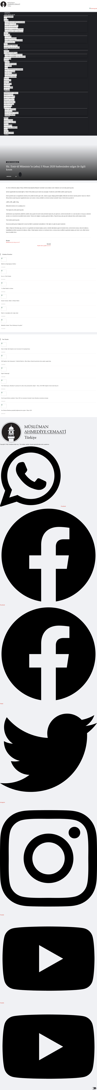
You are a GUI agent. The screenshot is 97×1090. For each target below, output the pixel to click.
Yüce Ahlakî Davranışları (11, 27)
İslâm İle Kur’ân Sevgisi (11, 38)
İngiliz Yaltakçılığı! (5, 373)
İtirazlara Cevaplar (9, 100)
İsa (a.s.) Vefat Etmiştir (6, 276)
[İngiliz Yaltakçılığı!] (3, 369)
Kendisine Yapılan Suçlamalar (12, 47)
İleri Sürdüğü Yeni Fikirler (11, 45)
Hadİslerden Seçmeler (11, 76)
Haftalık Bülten (8, 105)
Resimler (6, 131)
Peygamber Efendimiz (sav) (10, 53)
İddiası (5, 18)
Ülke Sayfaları (8, 111)
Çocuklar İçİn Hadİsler (11, 74)
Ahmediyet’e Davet (8, 94)
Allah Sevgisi (8, 36)
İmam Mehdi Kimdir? (8, 16)
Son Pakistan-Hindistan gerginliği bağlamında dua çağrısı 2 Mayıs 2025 (16, 410)
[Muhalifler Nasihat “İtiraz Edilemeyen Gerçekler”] (3, 320)
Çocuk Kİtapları (8, 125)
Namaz (6, 67)
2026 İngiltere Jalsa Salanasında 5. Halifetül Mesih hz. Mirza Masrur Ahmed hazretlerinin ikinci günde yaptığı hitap (26, 361)
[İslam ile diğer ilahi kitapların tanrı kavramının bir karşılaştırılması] (3, 344)
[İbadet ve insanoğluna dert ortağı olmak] (3, 308)
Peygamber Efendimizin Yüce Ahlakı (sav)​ (15, 56)
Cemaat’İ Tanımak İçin (9, 98)
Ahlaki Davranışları (10, 42)
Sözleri (6, 43)
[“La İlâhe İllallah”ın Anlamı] (3, 284)
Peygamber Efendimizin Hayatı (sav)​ (14, 54)
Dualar (6, 129)
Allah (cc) (6, 51)
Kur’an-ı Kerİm (7, 58)
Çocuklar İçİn (8, 73)
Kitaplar (6, 118)
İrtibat (6, 134)
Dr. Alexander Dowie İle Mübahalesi (14, 31)
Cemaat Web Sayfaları (10, 109)
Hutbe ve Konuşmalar (9, 102)
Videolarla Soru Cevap (10, 122)
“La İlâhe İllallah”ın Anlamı (7, 288)
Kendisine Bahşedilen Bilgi (11, 25)
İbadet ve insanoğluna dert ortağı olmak (9, 313)
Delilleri (6, 20)
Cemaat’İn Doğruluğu (9, 96)
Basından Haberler (9, 103)
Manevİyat (6, 82)
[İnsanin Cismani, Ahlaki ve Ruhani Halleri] (3, 296)
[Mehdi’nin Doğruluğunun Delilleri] (3, 259)
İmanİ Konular (7, 80)
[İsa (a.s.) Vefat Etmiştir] (3, 271)
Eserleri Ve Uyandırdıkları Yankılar (14, 29)
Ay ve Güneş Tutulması (10, 23)
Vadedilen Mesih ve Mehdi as (11, 93)
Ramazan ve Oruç (8, 87)
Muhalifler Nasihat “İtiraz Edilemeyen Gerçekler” (12, 325)
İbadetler (6, 78)
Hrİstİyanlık (7, 85)
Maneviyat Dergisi (8, 120)
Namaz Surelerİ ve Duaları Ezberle (14, 69)
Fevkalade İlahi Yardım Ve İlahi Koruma (15, 22)
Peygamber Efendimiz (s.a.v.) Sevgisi (14, 40)
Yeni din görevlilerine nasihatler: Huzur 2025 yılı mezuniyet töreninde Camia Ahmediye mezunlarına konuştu (24, 398)
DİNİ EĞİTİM (7, 62)
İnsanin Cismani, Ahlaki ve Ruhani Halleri (10, 300)
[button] (94, 1088)
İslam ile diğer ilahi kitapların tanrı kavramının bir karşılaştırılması (15, 349)
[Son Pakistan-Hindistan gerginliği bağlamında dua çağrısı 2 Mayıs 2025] (3, 406)
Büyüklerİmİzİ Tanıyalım (11, 64)
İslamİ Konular (8, 83)
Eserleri (6, 33)
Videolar (6, 123)
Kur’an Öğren (8, 65)
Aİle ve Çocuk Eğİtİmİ (10, 71)
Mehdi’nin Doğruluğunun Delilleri (8, 264)
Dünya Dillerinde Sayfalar (12, 112)
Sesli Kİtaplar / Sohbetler (10, 127)
